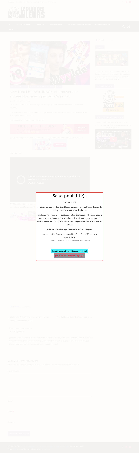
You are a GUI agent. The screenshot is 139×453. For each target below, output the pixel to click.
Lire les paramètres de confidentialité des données (69, 240)
